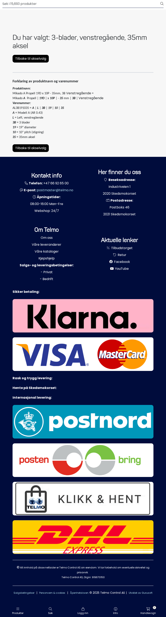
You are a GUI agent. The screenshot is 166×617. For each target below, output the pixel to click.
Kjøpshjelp (46, 258)
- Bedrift (46, 279)
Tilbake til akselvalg (30, 58)
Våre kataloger (47, 251)
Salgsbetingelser (24, 593)
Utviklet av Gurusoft (140, 593)
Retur (121, 255)
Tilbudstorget (121, 248)
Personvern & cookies (52, 593)
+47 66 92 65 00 (56, 183)
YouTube (121, 268)
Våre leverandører (46, 244)
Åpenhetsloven (79, 593)
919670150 (98, 577)
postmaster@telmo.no (55, 190)
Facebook (121, 261)
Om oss (47, 237)
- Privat (47, 272)
